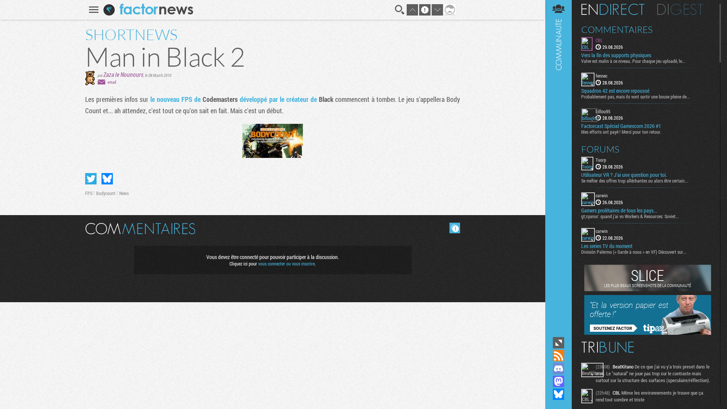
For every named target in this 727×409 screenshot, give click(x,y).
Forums (600, 149)
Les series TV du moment (606, 246)
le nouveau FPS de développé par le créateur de (241, 99)
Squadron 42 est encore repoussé (615, 91)
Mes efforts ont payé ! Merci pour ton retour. (621, 132)
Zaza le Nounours (123, 74)
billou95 (603, 111)
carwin (602, 195)
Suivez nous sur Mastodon (558, 381)
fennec (601, 76)
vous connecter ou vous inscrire (286, 264)
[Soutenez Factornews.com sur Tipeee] (647, 333)
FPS (88, 193)
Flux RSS (558, 355)
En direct (612, 9)
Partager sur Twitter (91, 178)
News (124, 193)
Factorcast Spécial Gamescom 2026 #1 (621, 126)
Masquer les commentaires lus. (454, 228)
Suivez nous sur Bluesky (558, 394)
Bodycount (105, 193)
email (112, 82)
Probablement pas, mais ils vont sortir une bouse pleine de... (635, 97)
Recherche (400, 10)
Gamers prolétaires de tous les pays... (619, 211)
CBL (599, 40)
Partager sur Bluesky (107, 178)
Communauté (558, 167)
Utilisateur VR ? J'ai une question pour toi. (624, 175)
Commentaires (617, 29)
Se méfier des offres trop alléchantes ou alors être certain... (634, 181)
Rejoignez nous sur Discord (558, 368)
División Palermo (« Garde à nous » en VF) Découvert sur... (633, 252)
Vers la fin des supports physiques (616, 55)
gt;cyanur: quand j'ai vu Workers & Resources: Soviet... (630, 216)
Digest (680, 9)
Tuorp (601, 160)
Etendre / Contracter (558, 342)
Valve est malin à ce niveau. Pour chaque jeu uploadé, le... (633, 61)
